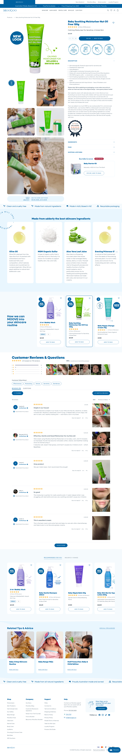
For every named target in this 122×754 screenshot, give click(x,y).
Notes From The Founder (33, 713)
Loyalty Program (113, 2)
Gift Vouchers (11, 738)
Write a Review (103, 393)
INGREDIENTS (72, 142)
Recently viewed (71, 557)
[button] (19, 2)
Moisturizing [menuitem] (28, 383)
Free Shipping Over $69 (70, 6)
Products (9, 17)
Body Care (10, 726)
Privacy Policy (48, 717)
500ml (43, 334)
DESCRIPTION (72, 61)
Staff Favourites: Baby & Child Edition (78, 663)
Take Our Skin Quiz (49, 723)
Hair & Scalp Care (12, 709)
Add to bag (50, 342)
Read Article (13, 669)
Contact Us (47, 706)
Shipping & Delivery (50, 712)
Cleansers (10, 720)
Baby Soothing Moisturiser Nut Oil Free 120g (78, 325)
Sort (94, 399)
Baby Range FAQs (45, 662)
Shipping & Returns (75, 152)
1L (48, 334)
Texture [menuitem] (38, 383)
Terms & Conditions (50, 709)
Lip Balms (10, 729)
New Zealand (80, 2)
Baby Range (11, 714)
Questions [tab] (27, 388)
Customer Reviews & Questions (32, 709)
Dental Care (10, 723)
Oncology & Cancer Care (14, 732)
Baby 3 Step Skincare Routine (18, 663)
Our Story (28, 703)
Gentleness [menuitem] (56, 383)
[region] (78, 369)
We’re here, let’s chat (39, 199)
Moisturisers (10, 703)
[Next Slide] (108, 369)
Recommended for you (53, 557)
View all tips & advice (107, 628)
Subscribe (101, 708)
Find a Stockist (30, 716)
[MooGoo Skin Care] (10, 10)
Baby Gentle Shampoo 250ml (48, 594)
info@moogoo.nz (71, 717)
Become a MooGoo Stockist (34, 719)
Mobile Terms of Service (51, 720)
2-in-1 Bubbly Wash (47, 322)
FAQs (70, 147)
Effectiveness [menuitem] (17, 383)
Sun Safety (10, 712)
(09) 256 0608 (72, 710)
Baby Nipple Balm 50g (77, 593)
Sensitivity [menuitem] (46, 383)
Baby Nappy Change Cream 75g (106, 327)
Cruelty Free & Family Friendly (96, 6)
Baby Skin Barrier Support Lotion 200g (107, 594)
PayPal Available (49, 6)
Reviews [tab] (16, 388)
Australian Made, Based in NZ (26, 6)
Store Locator (102, 2)
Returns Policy (48, 714)
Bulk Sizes (10, 735)
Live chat (68, 714)
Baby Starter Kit (90, 164)
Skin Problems (11, 706)
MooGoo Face (11, 717)
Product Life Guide (49, 729)
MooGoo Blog (91, 2)
